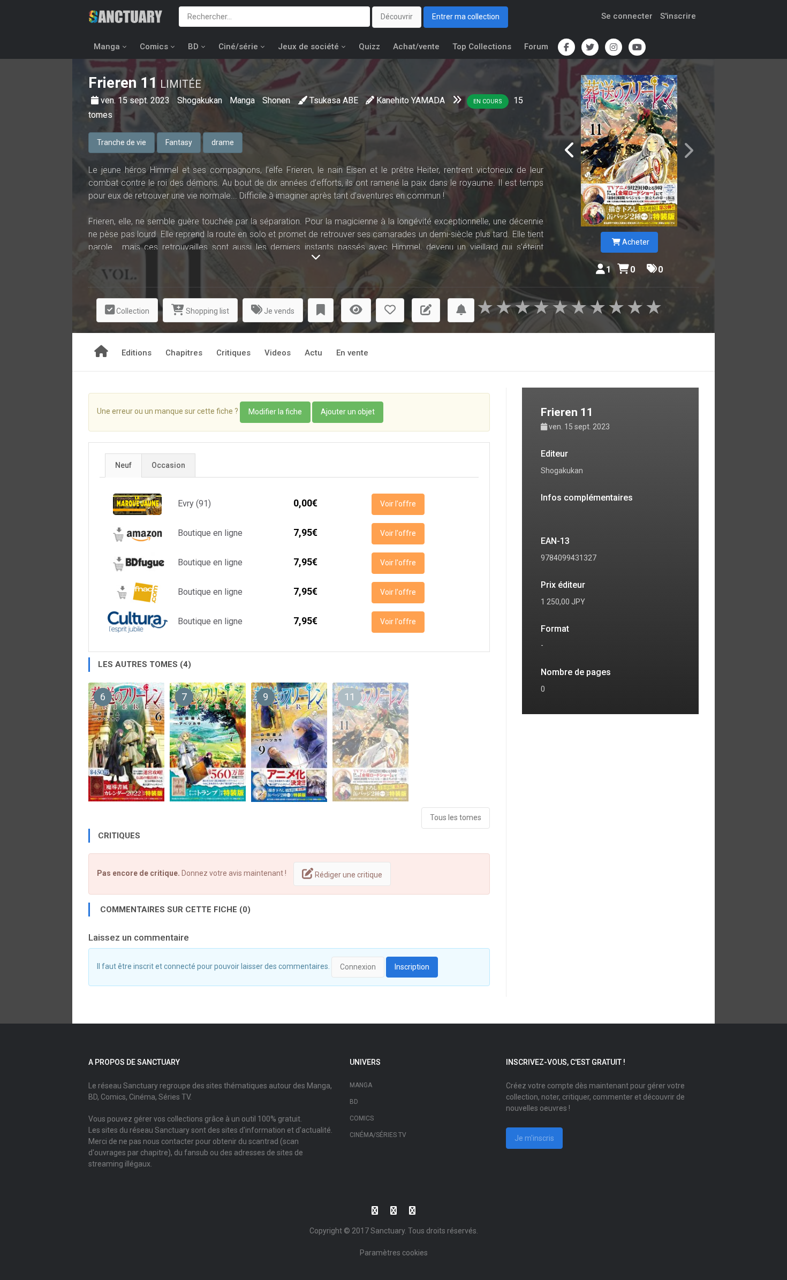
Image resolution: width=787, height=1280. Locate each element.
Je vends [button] (278, 311)
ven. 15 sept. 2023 (136, 100)
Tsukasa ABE (333, 100)
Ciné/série (238, 46)
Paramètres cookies (394, 1252)
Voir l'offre (398, 503)
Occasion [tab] (168, 465)
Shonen (276, 100)
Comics (154, 46)
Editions (137, 353)
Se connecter (627, 16)
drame (222, 142)
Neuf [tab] (123, 465)
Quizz (369, 46)
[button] (321, 310)
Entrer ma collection (466, 16)
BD (193, 46)
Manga (107, 46)
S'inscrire (678, 16)
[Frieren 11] (629, 150)
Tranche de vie (121, 142)
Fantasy (178, 142)
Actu (313, 353)
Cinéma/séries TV (378, 1135)
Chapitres (183, 353)
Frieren (112, 83)
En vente (352, 353)
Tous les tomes (455, 817)
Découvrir (397, 16)
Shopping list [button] (206, 311)
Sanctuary (387, 1230)
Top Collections (481, 46)
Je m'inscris (534, 1138)
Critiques (233, 353)
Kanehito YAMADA (410, 100)
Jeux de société (308, 46)
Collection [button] (132, 311)
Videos (277, 353)
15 (518, 100)
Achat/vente (416, 46)
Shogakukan (200, 100)
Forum (536, 46)
